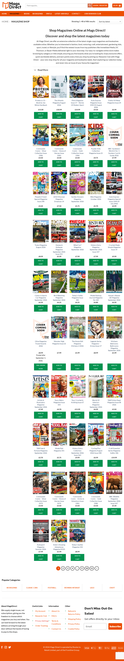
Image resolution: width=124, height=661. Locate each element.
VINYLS (49, 14)
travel (44, 47)
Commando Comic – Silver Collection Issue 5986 (41, 152)
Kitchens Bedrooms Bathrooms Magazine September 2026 (114, 345)
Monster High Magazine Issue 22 (59, 342)
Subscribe (115, 626)
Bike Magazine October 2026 (95, 198)
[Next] (97, 568)
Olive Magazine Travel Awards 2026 (40, 343)
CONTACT (76, 14)
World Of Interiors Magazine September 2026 (96, 403)
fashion (74, 44)
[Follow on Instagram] (5, 647)
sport (39, 47)
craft (93, 44)
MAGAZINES (14, 14)
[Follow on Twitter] (9, 647)
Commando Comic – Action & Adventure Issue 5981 (77, 500)
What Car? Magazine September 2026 (77, 247)
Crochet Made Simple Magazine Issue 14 (114, 247)
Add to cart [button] (41, 115)
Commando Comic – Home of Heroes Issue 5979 (59, 500)
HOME (4, 14)
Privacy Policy (74, 624)
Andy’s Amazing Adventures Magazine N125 (59, 547)
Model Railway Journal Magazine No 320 (95, 297)
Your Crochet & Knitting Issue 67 (77, 401)
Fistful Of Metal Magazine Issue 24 (114, 101)
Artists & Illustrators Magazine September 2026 (41, 403)
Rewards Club (105, 57)
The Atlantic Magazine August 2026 (59, 102)
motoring (87, 44)
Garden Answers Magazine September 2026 (77, 199)
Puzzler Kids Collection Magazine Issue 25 (96, 151)
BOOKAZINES (38, 14)
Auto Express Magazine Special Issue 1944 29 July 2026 (114, 200)
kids (119, 44)
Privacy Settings (42, 621)
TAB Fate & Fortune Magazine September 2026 (40, 450)
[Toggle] (35, 70)
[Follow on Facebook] (2, 647)
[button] (117, 5)
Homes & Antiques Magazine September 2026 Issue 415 (59, 249)
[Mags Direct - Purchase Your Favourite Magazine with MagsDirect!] (12, 5)
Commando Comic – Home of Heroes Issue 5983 (59, 152)
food (80, 44)
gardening (113, 44)
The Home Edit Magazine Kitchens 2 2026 (77, 343)
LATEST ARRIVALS (62, 14)
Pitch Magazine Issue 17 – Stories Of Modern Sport (77, 102)
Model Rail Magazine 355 (59, 449)
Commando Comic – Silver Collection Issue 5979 (41, 500)
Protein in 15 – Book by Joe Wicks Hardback (41, 102)
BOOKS (26, 14)
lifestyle (53, 47)
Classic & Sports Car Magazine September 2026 (41, 297)
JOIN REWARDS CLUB (92, 14)
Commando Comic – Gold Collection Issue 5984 (77, 152)
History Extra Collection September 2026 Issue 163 (77, 451)
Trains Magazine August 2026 (41, 246)
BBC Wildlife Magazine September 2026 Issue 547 (114, 500)
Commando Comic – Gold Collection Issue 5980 (96, 500)
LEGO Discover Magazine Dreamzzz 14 (59, 199)
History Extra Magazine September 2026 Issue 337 (96, 248)
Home (5, 21)
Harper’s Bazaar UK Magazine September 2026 (114, 297)
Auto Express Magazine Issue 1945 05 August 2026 (96, 103)
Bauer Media (52, 50)
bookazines (114, 41)
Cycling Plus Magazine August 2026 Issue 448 (95, 450)
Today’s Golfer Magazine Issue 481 (77, 297)
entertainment (102, 44)
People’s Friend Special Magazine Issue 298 (40, 199)
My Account (40, 611)
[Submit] (90, 6)
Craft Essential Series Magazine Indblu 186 (114, 450)
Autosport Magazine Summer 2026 (40, 547)
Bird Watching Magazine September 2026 (59, 297)
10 (87, 568)
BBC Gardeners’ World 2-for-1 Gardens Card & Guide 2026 (114, 152)
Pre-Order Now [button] (40, 366)
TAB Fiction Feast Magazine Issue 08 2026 (114, 402)
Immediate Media (107, 47)
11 (92, 568)
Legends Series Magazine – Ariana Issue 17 (96, 343)
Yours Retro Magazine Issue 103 (59, 402)
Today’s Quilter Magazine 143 (77, 546)
